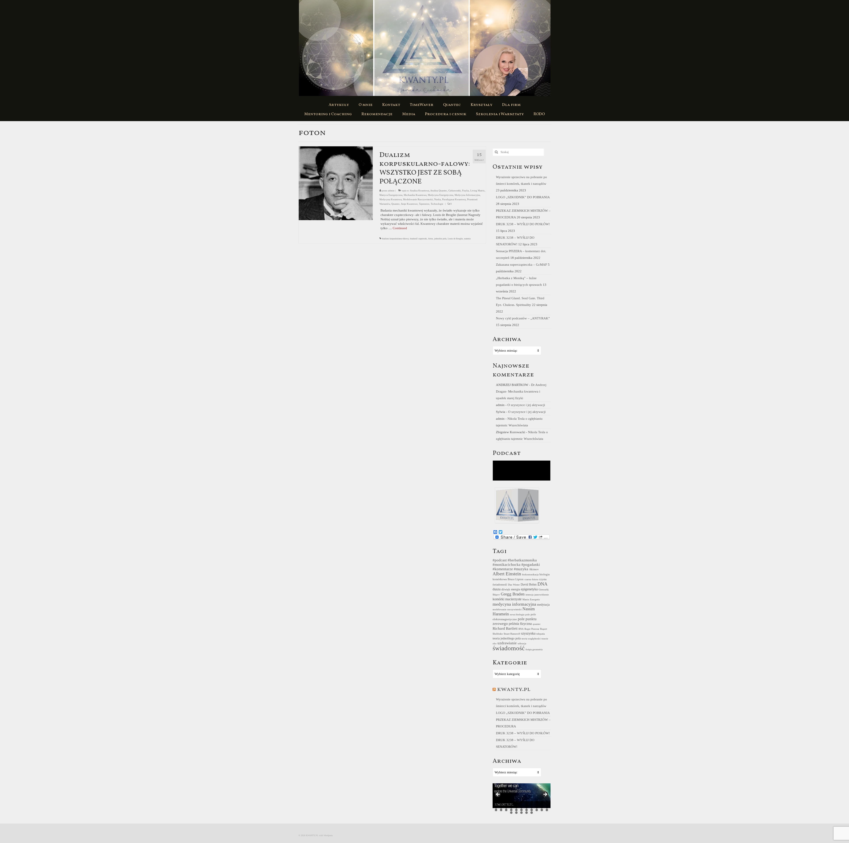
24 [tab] (501, 807)
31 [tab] (536, 807)
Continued (400, 228)
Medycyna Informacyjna (467, 195)
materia (467, 238)
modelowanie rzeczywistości (507, 609)
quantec (537, 624)
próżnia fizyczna (520, 624)
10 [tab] (542, 802)
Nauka (437, 199)
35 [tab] (501, 810)
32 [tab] (542, 807)
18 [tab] (526, 804)
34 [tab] (496, 810)
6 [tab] (521, 802)
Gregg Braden (513, 594)
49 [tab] (531, 812)
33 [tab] (547, 807)
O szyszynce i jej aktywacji (526, 405)
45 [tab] (511, 812)
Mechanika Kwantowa (415, 195)
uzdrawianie (507, 643)
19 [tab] (531, 804)
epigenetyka (529, 589)
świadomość (509, 648)
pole (527, 614)
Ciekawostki (454, 190)
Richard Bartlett (505, 628)
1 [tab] (496, 802)
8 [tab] (531, 802)
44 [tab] (547, 810)
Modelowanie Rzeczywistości (418, 199)
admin (391, 190)
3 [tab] (506, 802)
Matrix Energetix (531, 599)
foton (430, 238)
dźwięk (505, 589)
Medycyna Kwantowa (390, 199)
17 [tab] (521, 804)
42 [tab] (536, 810)
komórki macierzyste (507, 599)
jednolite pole (440, 238)
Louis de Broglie (455, 238)
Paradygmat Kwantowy (454, 199)
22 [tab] (547, 804)
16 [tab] (516, 804)
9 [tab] (536, 802)
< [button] (498, 794)
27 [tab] (516, 807)
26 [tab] (511, 807)
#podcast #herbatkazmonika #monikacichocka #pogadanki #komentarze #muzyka (516, 564)
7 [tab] (526, 802)
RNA (521, 629)
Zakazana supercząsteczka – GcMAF (521, 264)
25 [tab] (506, 807)
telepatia (540, 634)
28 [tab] (521, 807)
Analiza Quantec (438, 190)
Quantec (395, 203)
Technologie (437, 203)
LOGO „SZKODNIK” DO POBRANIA (523, 197)
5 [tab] (516, 802)
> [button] (545, 794)
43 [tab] (542, 810)
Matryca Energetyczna (390, 195)
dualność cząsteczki (418, 238)
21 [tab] (542, 804)
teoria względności (531, 638)
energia (515, 589)
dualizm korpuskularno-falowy (395, 238)
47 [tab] (521, 812)
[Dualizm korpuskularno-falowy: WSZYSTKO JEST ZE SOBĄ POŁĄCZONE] (336, 183)
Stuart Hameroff (512, 634)
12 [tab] (496, 804)
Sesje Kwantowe (409, 203)
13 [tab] (501, 804)
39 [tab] (521, 810)
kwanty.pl (513, 689)
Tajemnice (424, 203)
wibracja (522, 643)
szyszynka (528, 633)
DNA (542, 584)
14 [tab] (506, 804)
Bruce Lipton (516, 579)
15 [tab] (511, 804)
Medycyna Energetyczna (440, 195)
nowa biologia (517, 614)
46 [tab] (516, 812)
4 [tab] (511, 802)
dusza (497, 589)
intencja (529, 594)
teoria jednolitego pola (507, 638)
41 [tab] (531, 810)
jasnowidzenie (541, 594)
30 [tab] (531, 807)
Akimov (534, 569)
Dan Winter (514, 585)
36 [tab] (506, 810)
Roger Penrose (531, 629)
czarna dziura (531, 579)
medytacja (543, 604)
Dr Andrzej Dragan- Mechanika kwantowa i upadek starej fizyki (521, 391)
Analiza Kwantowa (419, 190)
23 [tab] (496, 807)
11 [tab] (547, 802)
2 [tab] (501, 802)
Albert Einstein (507, 573)
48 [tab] (526, 812)
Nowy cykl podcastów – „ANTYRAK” (523, 318)
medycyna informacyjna (514, 604)
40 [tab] (526, 810)
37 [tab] (511, 810)
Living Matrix (477, 190)
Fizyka (465, 190)
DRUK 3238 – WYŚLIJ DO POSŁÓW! (523, 224)
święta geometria (534, 649)
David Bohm (529, 584)
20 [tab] (536, 804)
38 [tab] (516, 810)
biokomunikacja (530, 574)
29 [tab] (526, 807)
